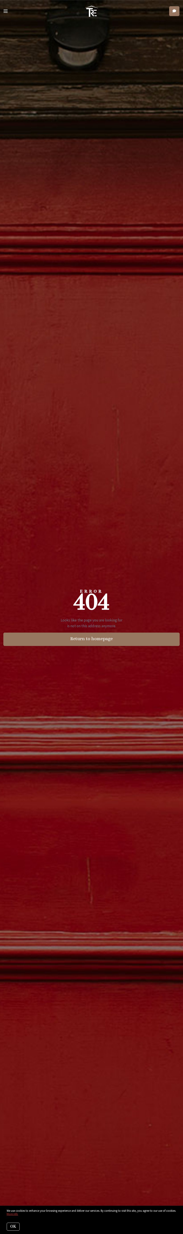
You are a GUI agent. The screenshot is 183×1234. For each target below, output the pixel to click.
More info (12, 1214)
